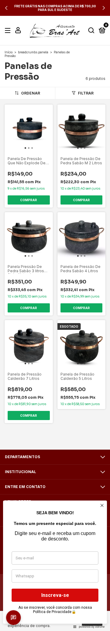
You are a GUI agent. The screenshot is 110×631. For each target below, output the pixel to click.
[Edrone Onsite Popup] (55, 315)
